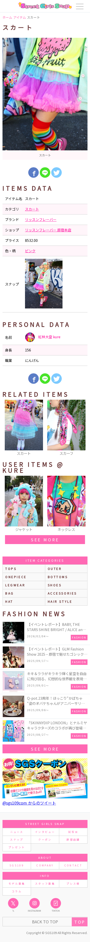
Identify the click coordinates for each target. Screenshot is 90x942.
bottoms (58, 577)
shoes (55, 585)
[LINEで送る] (45, 172)
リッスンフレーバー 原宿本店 (48, 229)
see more (45, 540)
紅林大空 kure (49, 336)
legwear (15, 585)
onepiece (16, 577)
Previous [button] (8, 428)
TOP (79, 922)
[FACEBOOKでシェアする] (33, 172)
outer (55, 568)
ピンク (30, 250)
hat (9, 601)
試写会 (73, 832)
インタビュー (45, 832)
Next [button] (81, 428)
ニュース (16, 832)
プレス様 (73, 883)
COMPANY (45, 865)
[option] (45, 99)
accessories (62, 593)
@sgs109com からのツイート (29, 803)
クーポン (45, 839)
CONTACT (73, 865)
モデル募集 (16, 883)
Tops (10, 568)
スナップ (16, 839)
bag (9, 593)
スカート (32, 209)
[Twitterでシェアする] (56, 172)
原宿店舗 (73, 839)
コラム (17, 891)
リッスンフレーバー (40, 219)
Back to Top (45, 922)
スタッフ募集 (45, 883)
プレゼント (16, 847)
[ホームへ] (45, 5)
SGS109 (17, 865)
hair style (60, 601)
